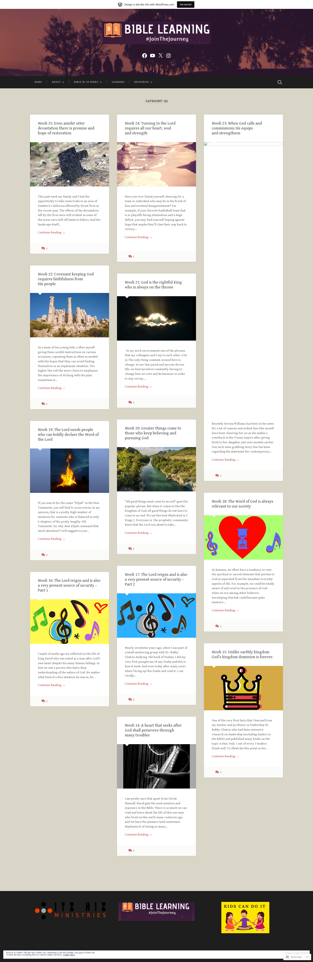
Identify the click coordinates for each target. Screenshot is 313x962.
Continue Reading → (51, 232)
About (56, 82)
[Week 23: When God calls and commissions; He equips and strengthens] (243, 278)
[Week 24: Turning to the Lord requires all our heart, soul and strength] (156, 164)
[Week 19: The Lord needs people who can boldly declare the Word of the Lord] (69, 470)
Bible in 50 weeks (86, 82)
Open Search (279, 82)
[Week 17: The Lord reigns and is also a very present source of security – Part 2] (156, 615)
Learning (118, 82)
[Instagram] (168, 55)
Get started (185, 4)
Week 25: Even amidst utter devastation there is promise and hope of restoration (66, 128)
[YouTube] (152, 55)
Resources (141, 82)
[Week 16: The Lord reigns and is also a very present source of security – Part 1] (69, 621)
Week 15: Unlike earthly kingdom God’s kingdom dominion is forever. (242, 654)
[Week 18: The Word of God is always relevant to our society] (243, 537)
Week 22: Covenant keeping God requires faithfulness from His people (66, 279)
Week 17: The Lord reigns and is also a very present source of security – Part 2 (156, 579)
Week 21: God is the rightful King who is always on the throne (153, 285)
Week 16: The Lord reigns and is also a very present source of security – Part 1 (69, 585)
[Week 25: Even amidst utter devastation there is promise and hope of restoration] (69, 164)
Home (38, 82)
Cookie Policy (69, 955)
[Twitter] (160, 55)
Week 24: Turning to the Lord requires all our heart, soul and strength (150, 128)
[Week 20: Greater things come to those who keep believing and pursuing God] (156, 469)
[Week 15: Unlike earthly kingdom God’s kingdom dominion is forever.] (243, 688)
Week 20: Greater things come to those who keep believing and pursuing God (153, 433)
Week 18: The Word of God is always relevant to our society (242, 504)
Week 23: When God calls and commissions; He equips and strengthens (237, 128)
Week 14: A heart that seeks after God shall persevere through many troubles (153, 730)
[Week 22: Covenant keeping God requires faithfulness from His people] (69, 315)
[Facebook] (144, 55)
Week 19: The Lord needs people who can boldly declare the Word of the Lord (68, 434)
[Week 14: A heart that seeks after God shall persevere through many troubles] (156, 766)
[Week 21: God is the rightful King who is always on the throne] (156, 318)
